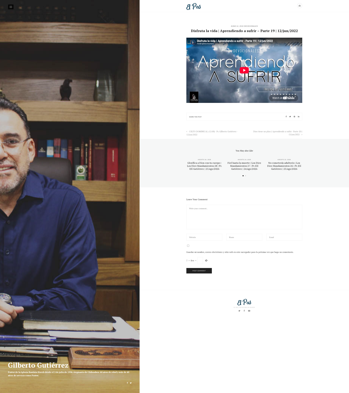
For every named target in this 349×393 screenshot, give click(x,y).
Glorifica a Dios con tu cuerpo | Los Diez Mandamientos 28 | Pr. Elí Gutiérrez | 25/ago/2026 (204, 165)
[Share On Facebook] (286, 116)
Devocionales (251, 26)
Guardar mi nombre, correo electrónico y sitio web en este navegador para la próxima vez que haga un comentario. (240, 252)
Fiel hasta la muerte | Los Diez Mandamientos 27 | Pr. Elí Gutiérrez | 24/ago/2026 (244, 165)
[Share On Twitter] (290, 116)
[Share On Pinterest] (294, 116)
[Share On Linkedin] (298, 116)
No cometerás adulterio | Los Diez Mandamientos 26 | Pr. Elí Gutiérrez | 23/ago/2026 (284, 165)
